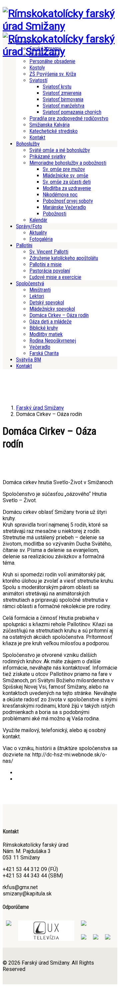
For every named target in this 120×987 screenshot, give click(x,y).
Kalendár (38, 220)
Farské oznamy (45, 48)
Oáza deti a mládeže (50, 321)
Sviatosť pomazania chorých (72, 112)
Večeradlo (39, 347)
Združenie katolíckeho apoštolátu (63, 258)
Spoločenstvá (30, 283)
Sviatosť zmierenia (62, 93)
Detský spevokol (46, 302)
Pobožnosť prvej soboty (68, 201)
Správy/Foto (29, 226)
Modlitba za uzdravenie (67, 188)
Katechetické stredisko (53, 131)
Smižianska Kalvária (49, 125)
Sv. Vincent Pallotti (48, 252)
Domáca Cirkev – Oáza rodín (59, 315)
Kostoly (37, 67)
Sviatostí (38, 80)
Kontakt (37, 137)
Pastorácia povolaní (49, 271)
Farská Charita (44, 353)
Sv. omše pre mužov (64, 169)
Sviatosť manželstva (63, 106)
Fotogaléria (41, 239)
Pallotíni (24, 245)
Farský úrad (28, 42)
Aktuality (38, 233)
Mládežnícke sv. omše (65, 175)
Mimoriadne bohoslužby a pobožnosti (67, 163)
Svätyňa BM (28, 360)
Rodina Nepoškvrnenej (52, 340)
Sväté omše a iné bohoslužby (59, 150)
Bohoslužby (28, 144)
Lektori (36, 296)
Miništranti (40, 290)
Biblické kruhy (43, 328)
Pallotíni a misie (45, 264)
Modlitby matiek (46, 334)
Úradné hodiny (44, 55)
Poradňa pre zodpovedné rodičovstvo (68, 118)
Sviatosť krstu (57, 87)
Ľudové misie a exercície (55, 277)
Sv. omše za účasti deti (67, 182)
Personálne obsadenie (52, 61)
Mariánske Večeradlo (64, 207)
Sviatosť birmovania (63, 99)
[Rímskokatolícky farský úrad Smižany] (60, 26)
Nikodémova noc (60, 194)
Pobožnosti (54, 213)
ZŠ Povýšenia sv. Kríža (52, 74)
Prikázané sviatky (47, 156)
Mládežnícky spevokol (52, 309)
